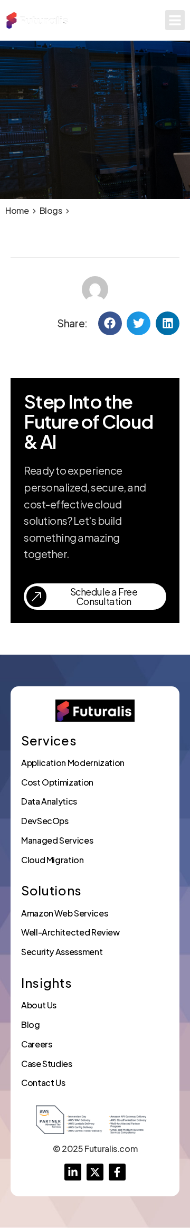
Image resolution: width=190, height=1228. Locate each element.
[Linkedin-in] (72, 1172)
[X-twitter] (95, 1172)
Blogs (51, 210)
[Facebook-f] (117, 1172)
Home (17, 210)
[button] (175, 20)
